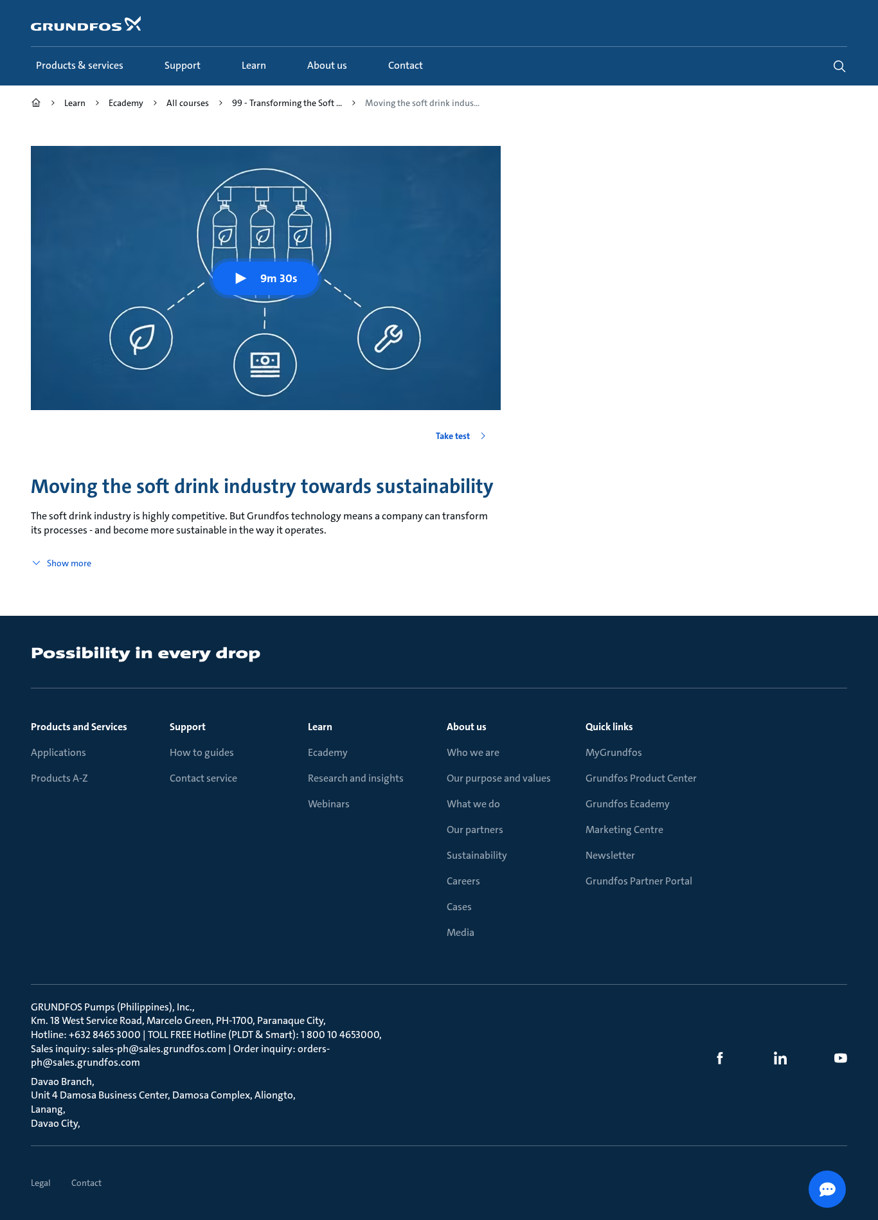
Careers (463, 881)
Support (188, 726)
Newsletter (610, 855)
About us (467, 726)
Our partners (475, 829)
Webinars (329, 804)
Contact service (203, 778)
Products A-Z (59, 778)
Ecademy (328, 752)
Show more (69, 563)
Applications (58, 752)
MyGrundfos (614, 752)
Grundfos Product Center (641, 778)
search (839, 66)
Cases (459, 906)
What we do (473, 804)
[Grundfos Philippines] (36, 104)
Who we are (473, 752)
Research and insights (356, 778)
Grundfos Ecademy (628, 804)
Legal (41, 1183)
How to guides (202, 752)
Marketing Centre (624, 829)
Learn (320, 726)
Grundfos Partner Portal (639, 881)
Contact (86, 1183)
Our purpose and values (499, 778)
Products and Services (79, 726)
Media (460, 932)
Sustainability (477, 855)
